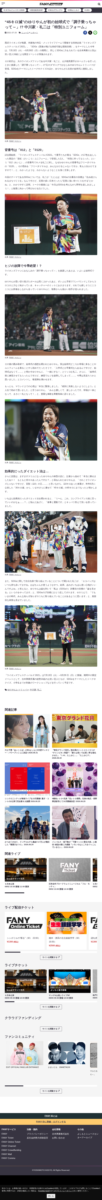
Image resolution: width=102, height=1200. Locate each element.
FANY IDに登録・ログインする (51, 1122)
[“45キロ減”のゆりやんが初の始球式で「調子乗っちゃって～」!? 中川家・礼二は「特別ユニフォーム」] (85, 33)
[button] (99, 4)
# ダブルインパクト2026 (14, 10)
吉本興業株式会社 (60, 1134)
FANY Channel (9, 1146)
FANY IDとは (51, 1116)
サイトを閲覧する (49, 957)
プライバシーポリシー (37, 1134)
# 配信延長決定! (36, 10)
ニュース (25, 33)
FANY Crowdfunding (11, 1150)
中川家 (33, 690)
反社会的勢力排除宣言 (37, 1138)
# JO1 (87, 10)
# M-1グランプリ (55, 10)
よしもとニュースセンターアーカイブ (88, 1136)
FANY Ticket (7, 1138)
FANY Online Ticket (11, 1142)
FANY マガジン (15, 141)
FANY (4, 1134)
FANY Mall (7, 1154)
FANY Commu (8, 1158)
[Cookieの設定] (44, 1191)
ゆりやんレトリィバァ (18, 690)
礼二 (39, 690)
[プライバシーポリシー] (65, 1191)
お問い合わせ (58, 1138)
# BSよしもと (73, 10)
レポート (34, 33)
